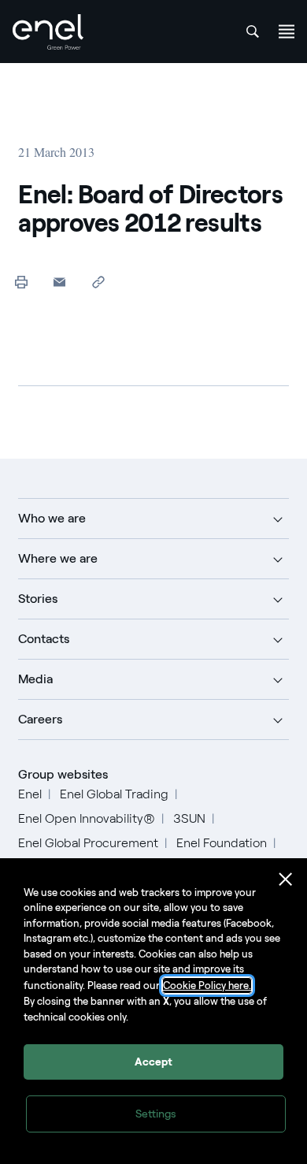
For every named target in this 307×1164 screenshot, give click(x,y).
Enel (30, 794)
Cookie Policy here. (207, 985)
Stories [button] (37, 598)
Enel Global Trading (114, 794)
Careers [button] (40, 719)
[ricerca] (252, 31)
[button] (59, 281)
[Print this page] (21, 281)
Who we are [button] (52, 518)
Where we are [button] (58, 558)
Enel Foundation (221, 842)
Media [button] (35, 678)
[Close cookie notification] (285, 879)
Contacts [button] (43, 638)
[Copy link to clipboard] (98, 281)
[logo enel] (48, 32)
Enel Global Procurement (88, 842)
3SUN (189, 818)
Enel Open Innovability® (86, 818)
